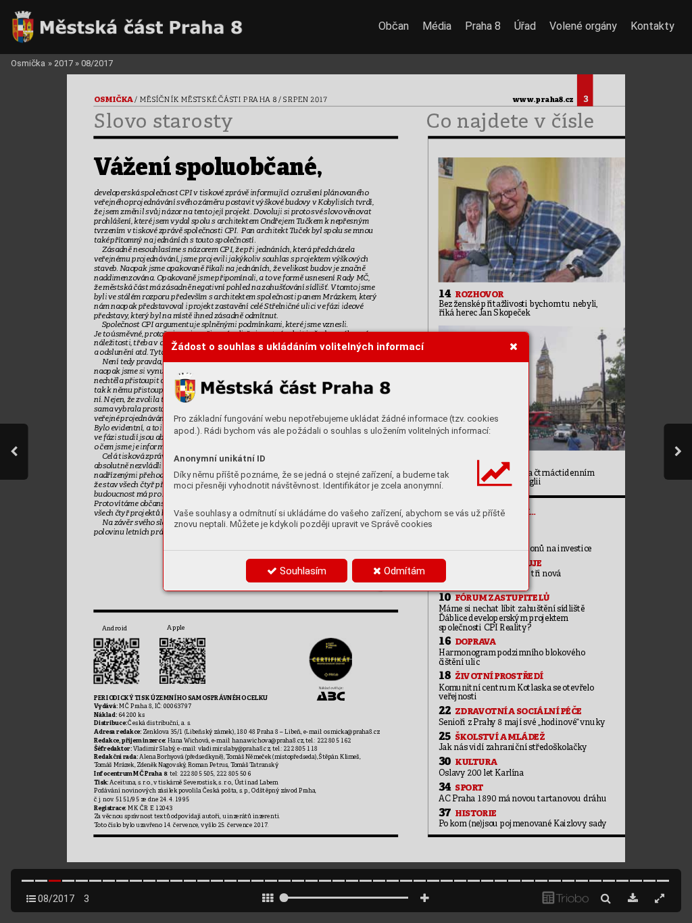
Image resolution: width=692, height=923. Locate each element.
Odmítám (403, 571)
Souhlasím (301, 571)
